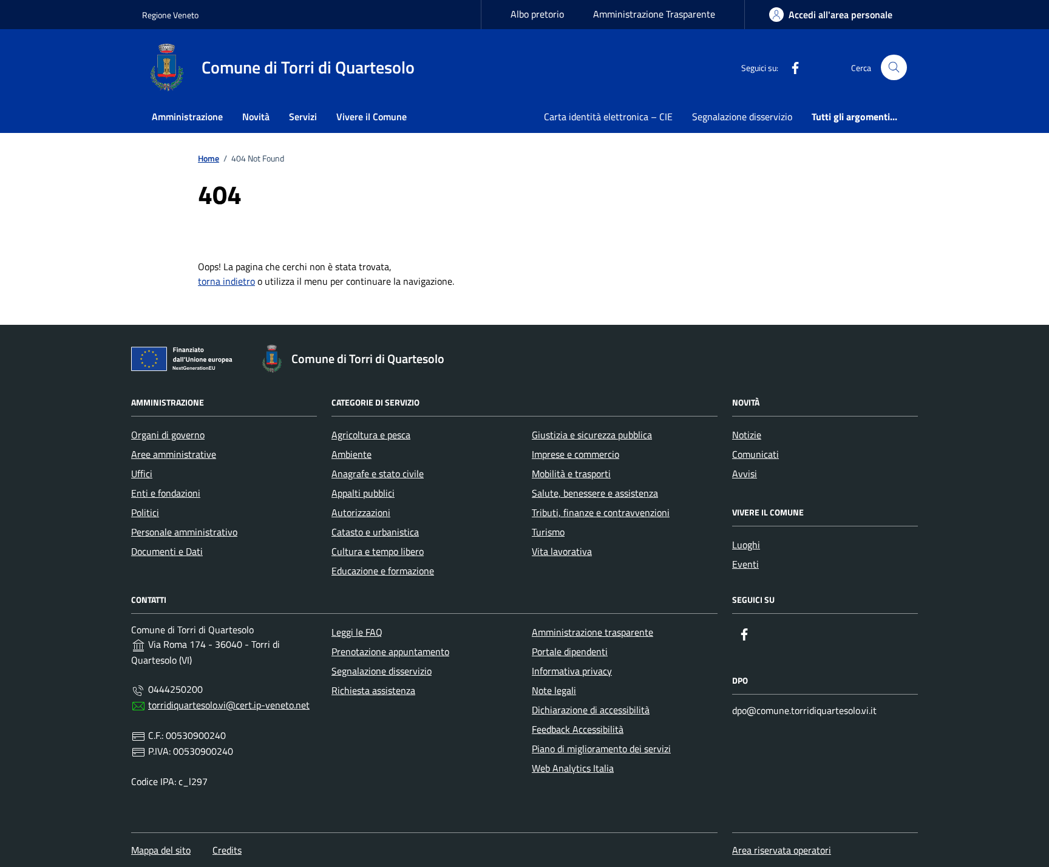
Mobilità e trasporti (571, 473)
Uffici (141, 473)
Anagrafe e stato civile (377, 473)
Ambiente (351, 454)
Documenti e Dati (167, 551)
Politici (145, 512)
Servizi (303, 116)
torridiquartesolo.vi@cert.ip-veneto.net (229, 705)
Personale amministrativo (184, 532)
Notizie (746, 434)
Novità (256, 116)
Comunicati (755, 454)
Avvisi (744, 473)
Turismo (548, 532)
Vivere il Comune (371, 116)
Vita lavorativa (562, 551)
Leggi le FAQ (356, 632)
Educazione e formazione (382, 570)
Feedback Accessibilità (577, 729)
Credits (227, 850)
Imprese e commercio (575, 454)
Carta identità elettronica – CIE (608, 116)
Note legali (554, 690)
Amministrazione (187, 116)
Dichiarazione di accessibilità (591, 709)
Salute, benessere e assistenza (595, 493)
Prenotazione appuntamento (390, 651)
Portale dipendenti (570, 651)
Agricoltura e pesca (370, 434)
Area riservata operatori (781, 850)
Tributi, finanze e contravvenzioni (601, 512)
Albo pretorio (537, 14)
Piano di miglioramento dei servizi (601, 748)
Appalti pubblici (363, 493)
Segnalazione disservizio (742, 116)
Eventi (745, 564)
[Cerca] (894, 68)
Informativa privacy (572, 671)
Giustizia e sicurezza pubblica (592, 434)
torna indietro (226, 281)
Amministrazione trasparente (592, 632)
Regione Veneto (170, 14)
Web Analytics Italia (573, 768)
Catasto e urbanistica (375, 532)
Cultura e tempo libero (377, 551)
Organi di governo (168, 434)
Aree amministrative (173, 454)
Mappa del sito (161, 850)
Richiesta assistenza (373, 690)
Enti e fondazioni (165, 493)
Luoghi (746, 544)
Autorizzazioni (360, 512)
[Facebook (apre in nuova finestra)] (790, 67)
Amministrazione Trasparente (654, 14)
